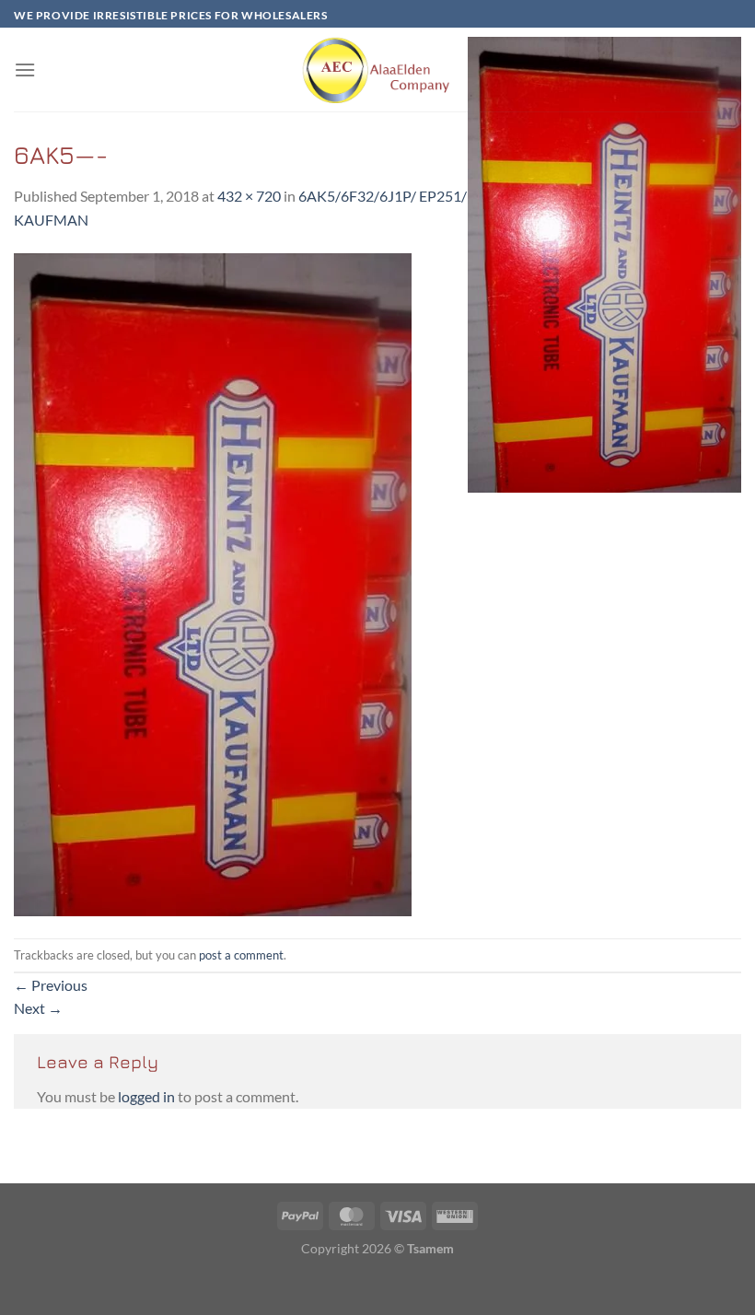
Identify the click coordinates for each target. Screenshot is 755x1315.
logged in (146, 1096)
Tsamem (430, 1248)
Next (38, 1008)
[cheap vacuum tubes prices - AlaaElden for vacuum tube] (377, 69)
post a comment (241, 955)
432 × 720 (249, 195)
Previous (50, 985)
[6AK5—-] (213, 582)
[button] (25, 69)
